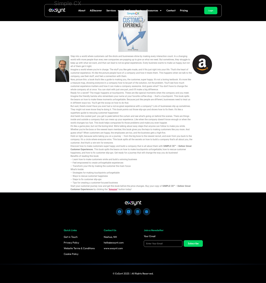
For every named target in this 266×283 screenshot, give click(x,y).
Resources (152, 10)
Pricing (184, 10)
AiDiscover (96, 10)
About (81, 10)
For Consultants (133, 10)
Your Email (149, 236)
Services (111, 10)
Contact (171, 10)
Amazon (113, 189)
